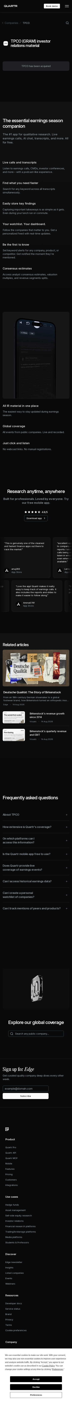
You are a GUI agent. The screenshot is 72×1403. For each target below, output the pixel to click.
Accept (36, 1379)
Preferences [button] (57, 1369)
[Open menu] (66, 6)
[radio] (25, 512)
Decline (36, 1387)
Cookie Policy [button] (48, 1366)
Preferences (36, 1395)
